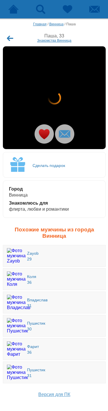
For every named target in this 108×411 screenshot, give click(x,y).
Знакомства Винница (54, 41)
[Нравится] (44, 134)
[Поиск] (40, 9)
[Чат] (94, 9)
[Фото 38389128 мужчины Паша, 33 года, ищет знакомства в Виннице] (54, 97)
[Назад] (10, 38)
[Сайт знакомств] (13, 9)
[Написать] (64, 134)
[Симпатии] (67, 9)
